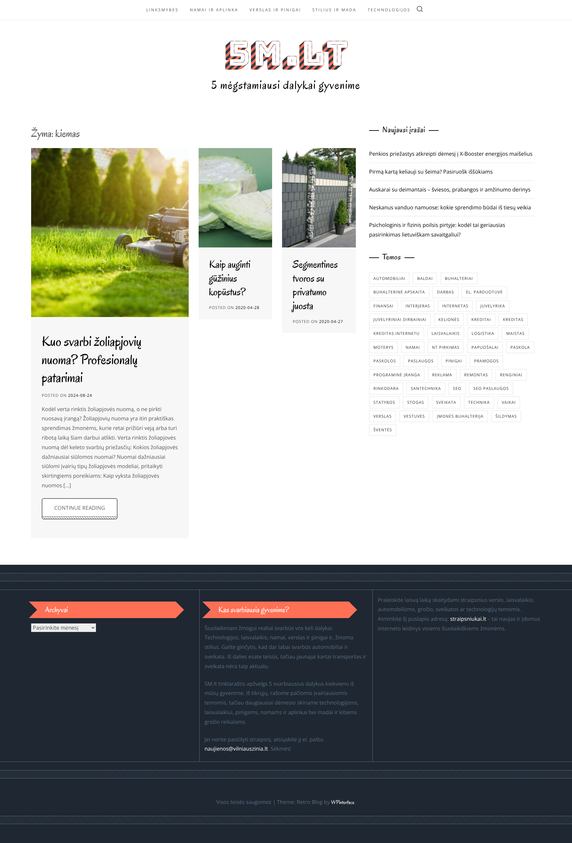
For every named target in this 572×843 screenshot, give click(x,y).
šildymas (506, 416)
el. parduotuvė (484, 292)
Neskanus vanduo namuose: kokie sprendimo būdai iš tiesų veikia (450, 207)
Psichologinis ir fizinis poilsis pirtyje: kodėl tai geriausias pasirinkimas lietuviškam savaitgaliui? (437, 229)
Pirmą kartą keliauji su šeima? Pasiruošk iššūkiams (431, 171)
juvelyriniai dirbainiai (399, 319)
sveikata (446, 402)
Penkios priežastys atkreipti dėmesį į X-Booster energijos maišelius (450, 153)
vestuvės (414, 416)
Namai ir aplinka (214, 10)
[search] (420, 10)
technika (479, 402)
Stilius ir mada (334, 10)
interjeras (417, 306)
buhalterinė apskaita (399, 292)
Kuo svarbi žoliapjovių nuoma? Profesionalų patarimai (92, 359)
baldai (425, 278)
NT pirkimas (445, 347)
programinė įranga (396, 375)
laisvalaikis (446, 333)
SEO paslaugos (491, 388)
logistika (483, 333)
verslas (382, 416)
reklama (442, 375)
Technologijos (389, 10)
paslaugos (421, 361)
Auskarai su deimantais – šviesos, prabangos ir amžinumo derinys (450, 189)
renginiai (511, 375)
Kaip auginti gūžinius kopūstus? (230, 278)
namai (412, 347)
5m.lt (286, 53)
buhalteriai (459, 278)
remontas (476, 375)
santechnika (426, 388)
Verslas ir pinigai (275, 10)
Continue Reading (79, 507)
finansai (383, 306)
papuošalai (484, 347)
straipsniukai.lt (468, 618)
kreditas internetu (396, 333)
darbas (445, 292)
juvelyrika (492, 306)
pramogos (486, 361)
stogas (415, 402)
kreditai (481, 319)
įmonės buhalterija (460, 416)
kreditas (513, 319)
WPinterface (342, 802)
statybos (384, 402)
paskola (520, 347)
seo (457, 388)
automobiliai (389, 278)
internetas (455, 306)
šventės (382, 430)
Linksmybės (162, 10)
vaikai (509, 402)
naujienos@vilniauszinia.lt (236, 748)
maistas (515, 333)
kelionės (449, 319)
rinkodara (386, 388)
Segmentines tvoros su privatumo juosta (315, 285)
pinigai (454, 361)
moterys (383, 347)
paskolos (384, 361)
